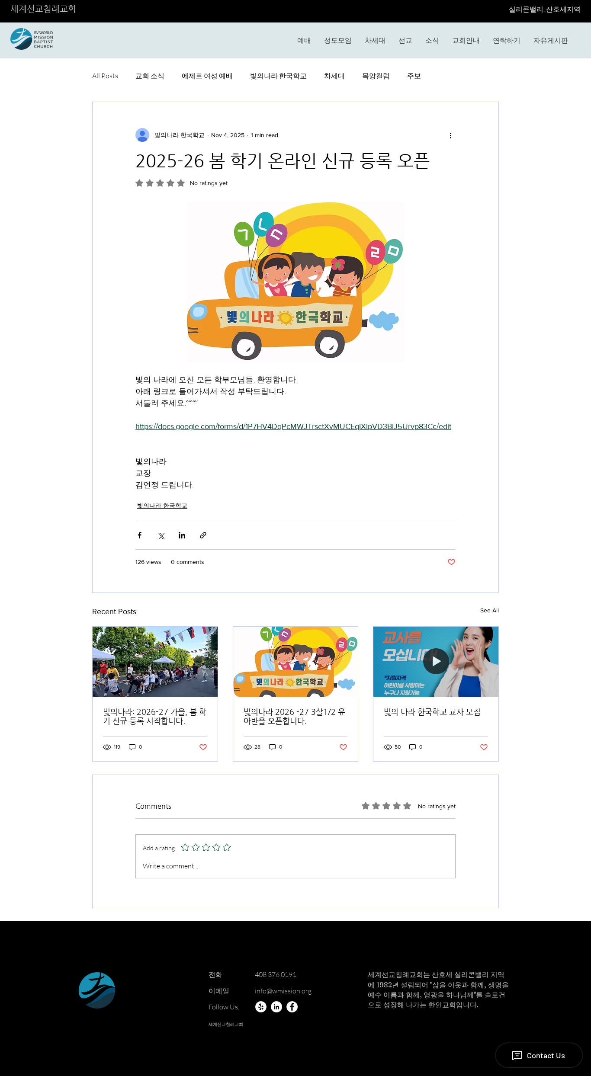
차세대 (334, 75)
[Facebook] (292, 1006)
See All (489, 610)
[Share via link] (203, 535)
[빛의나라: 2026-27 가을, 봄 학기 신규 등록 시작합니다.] (155, 662)
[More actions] (450, 135)
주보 (414, 75)
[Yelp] (261, 1006)
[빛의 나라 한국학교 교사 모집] (435, 662)
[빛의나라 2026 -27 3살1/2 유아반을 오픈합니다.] (295, 662)
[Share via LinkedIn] (182, 535)
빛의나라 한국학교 (278, 75)
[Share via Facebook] (139, 535)
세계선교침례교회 (43, 9)
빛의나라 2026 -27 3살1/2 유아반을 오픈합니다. (294, 716)
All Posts (105, 75)
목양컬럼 (376, 75)
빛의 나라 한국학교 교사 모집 (432, 711)
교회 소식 (149, 75)
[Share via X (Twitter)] (161, 535)
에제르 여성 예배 (207, 75)
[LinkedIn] (276, 1006)
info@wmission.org (283, 990)
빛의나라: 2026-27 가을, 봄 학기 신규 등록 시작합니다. (154, 716)
